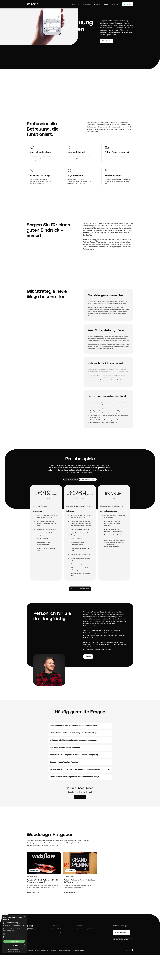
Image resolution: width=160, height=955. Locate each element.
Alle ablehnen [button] (14, 945)
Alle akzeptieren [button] (14, 941)
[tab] (72, 479)
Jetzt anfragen (106, 40)
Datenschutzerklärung (64, 950)
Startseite (76, 4)
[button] (14, 949)
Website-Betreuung (100, 4)
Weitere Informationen (8, 930)
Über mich (88, 656)
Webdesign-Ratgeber (57, 935)
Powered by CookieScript (14, 951)
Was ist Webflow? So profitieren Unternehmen (88, 932)
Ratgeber (114, 4)
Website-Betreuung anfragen (80, 588)
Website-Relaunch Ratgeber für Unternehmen (88, 929)
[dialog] (14, 934)
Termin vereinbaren (56, 938)
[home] (33, 4)
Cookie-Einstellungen (78, 950)
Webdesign (86, 4)
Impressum (53, 950)
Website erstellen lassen (57, 929)
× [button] (24, 916)
